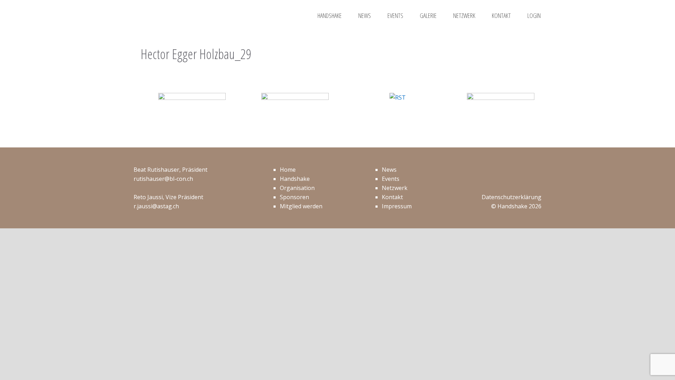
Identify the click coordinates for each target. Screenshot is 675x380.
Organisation (297, 188)
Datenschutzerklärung (511, 197)
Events (390, 179)
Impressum (397, 206)
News (389, 169)
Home (288, 169)
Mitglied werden (301, 206)
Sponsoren (294, 197)
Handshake (295, 179)
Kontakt (392, 197)
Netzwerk (394, 188)
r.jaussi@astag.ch (156, 206)
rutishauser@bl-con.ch (163, 179)
